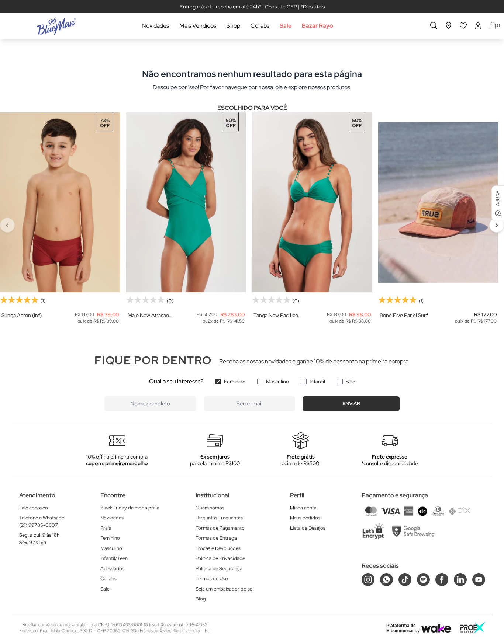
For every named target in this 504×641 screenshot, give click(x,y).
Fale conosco (33, 508)
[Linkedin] (460, 579)
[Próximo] (496, 225)
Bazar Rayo (317, 25)
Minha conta (303, 508)
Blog (201, 599)
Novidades (155, 25)
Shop (233, 25)
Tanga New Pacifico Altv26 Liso (275, 315)
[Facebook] (441, 579)
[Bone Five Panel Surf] (438, 202)
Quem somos (210, 508)
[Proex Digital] (472, 627)
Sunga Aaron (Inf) (21, 315)
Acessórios (112, 568)
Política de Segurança (219, 568)
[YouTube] (478, 579)
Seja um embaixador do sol (225, 589)
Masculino (277, 381)
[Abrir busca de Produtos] (433, 25)
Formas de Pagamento (220, 528)
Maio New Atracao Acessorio (148, 315)
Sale (285, 25)
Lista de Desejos (307, 528)
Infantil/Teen (114, 558)
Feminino (234, 381)
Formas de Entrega (216, 538)
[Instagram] (368, 579)
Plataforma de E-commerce (401, 628)
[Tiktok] (404, 579)
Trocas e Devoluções (218, 548)
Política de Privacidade (220, 558)
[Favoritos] (463, 25)
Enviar (351, 403)
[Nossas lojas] (448, 25)
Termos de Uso (212, 578)
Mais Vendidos (197, 25)
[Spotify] (423, 579)
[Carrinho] (492, 25)
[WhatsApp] (386, 579)
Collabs (260, 25)
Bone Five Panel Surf (404, 315)
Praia (105, 528)
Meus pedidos (305, 518)
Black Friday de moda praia (129, 508)
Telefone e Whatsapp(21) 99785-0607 (42, 521)
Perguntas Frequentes (219, 518)
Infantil (317, 381)
